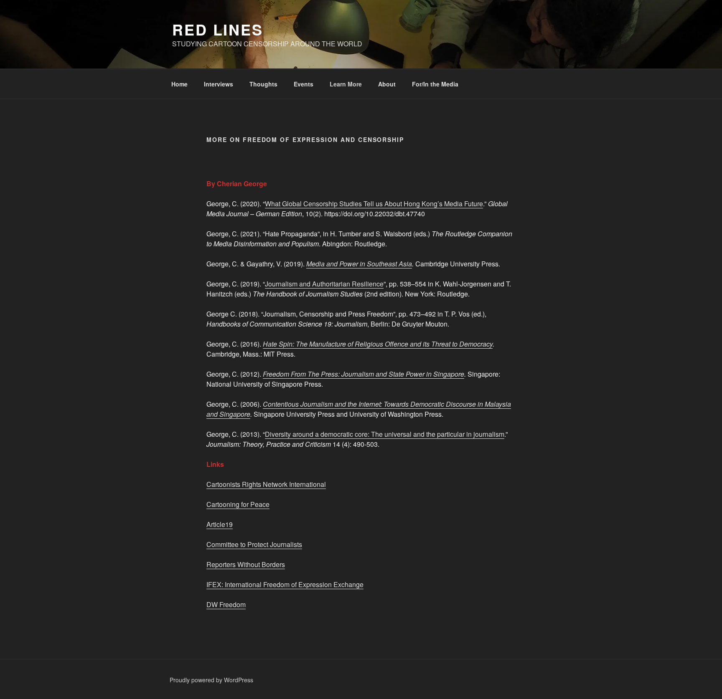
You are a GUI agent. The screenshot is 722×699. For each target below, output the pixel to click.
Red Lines (217, 29)
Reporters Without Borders (245, 564)
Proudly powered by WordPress (211, 680)
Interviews (218, 84)
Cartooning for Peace (237, 504)
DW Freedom (226, 604)
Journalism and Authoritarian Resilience (324, 284)
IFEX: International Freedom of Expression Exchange (285, 584)
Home (179, 84)
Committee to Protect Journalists (254, 544)
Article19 (219, 524)
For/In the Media (435, 84)
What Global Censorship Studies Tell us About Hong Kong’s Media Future (374, 203)
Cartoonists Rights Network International (266, 484)
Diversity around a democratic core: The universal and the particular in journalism (384, 434)
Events (303, 84)
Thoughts (263, 84)
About (387, 84)
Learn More (346, 84)
